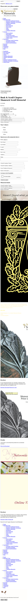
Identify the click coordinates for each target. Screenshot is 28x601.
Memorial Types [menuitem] (6, 19)
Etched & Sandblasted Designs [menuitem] (12, 20)
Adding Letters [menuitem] (9, 37)
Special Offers (6, 62)
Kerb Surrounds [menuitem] (9, 25)
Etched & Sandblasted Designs (10, 59)
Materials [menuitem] (5, 45)
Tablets (4, 54)
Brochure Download (5, 387)
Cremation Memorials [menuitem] (10, 30)
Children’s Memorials (8, 57)
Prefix (2, 139)
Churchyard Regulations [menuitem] (11, 42)
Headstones (5, 51)
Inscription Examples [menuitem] (10, 41)
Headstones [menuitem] (8, 24)
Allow (6, 599)
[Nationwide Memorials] (8, 16)
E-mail (2, 147)
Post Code (3, 152)
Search (18, 1)
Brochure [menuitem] (5, 44)
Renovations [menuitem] (8, 34)
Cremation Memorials (8, 56)
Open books (5, 53)
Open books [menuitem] (8, 27)
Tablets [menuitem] (7, 29)
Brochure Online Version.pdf (7, 519)
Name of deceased (4, 122)
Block (2, 599)
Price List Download (5, 446)
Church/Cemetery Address (6, 119)
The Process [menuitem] (5, 39)
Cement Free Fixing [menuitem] (10, 35)
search (2, 1)
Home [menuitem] (4, 18)
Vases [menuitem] (7, 28)
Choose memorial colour (6, 91)
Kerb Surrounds (6, 52)
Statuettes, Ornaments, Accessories (10, 61)
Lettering (2, 116)
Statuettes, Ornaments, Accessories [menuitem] (13, 22)
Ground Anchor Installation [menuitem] (12, 36)
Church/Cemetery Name (6, 117)
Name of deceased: (5, 170)
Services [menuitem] (5, 31)
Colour (2, 115)
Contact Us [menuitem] (5, 47)
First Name (3, 142)
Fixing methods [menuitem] (9, 33)
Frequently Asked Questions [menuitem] (12, 40)
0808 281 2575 (9, 3)
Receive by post (13, 387)
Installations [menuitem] (5, 46)
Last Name (3, 144)
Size (1, 113)
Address (2, 154)
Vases (4, 58)
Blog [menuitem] (4, 48)
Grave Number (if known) (6, 120)
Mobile (2, 149)
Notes (2, 157)
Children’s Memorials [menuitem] (10, 23)
